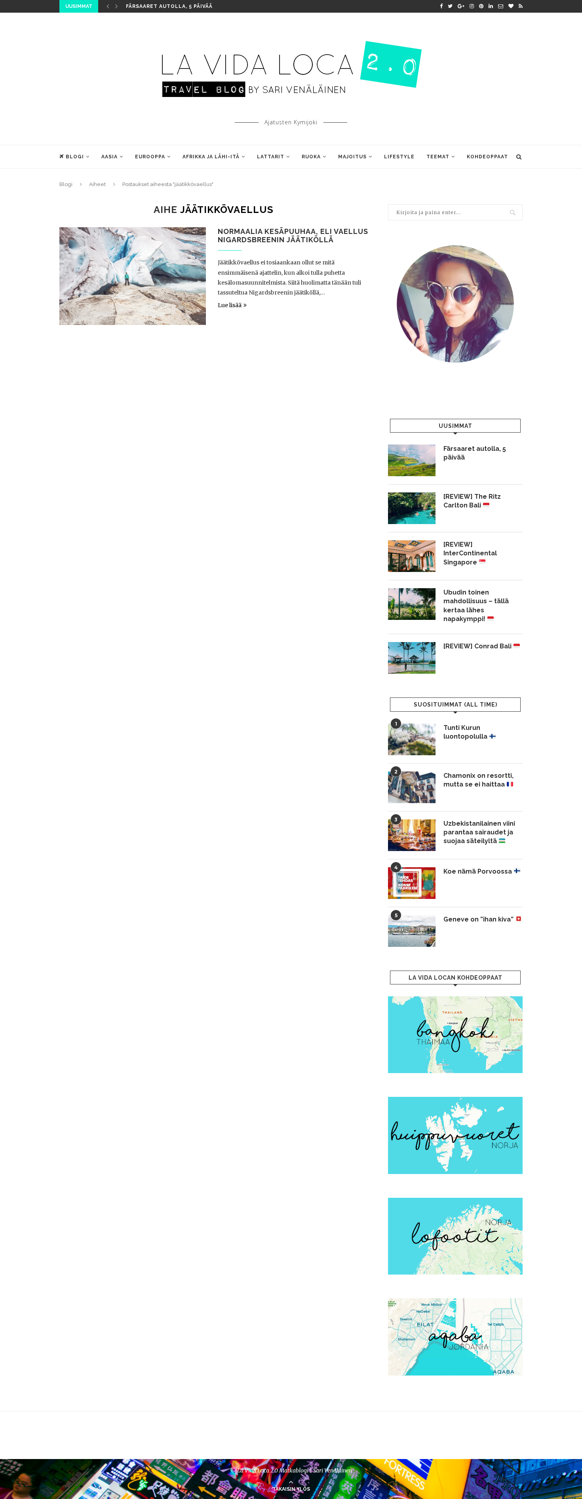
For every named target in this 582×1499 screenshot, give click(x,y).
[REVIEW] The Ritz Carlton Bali (472, 501)
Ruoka (311, 157)
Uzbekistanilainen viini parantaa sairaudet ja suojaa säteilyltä (479, 832)
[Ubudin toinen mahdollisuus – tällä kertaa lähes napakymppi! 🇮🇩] (412, 604)
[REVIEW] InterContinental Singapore (470, 553)
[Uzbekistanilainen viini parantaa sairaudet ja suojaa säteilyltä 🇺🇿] (412, 835)
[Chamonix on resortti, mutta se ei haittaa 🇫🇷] (412, 787)
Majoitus (352, 157)
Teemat (437, 157)
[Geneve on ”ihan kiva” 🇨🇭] (412, 931)
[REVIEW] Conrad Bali (478, 646)
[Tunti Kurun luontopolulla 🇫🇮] (412, 739)
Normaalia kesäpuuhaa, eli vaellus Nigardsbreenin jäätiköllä (293, 235)
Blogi (75, 157)
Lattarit (270, 157)
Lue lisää (230, 305)
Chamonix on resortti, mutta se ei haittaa (478, 780)
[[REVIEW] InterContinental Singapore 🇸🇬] (412, 556)
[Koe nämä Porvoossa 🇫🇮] (412, 883)
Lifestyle (399, 157)
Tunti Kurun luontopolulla (466, 732)
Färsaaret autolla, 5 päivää (169, 6)
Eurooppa (150, 157)
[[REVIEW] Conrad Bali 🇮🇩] (412, 658)
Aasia (109, 157)
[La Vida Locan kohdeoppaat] (455, 999)
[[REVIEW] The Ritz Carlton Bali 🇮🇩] (412, 508)
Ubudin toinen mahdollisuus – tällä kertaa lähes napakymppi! (476, 606)
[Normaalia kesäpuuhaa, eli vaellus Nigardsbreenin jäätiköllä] (132, 276)
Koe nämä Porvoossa (478, 871)
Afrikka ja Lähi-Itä (211, 157)
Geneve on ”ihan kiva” (479, 919)
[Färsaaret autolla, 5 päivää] (412, 460)
